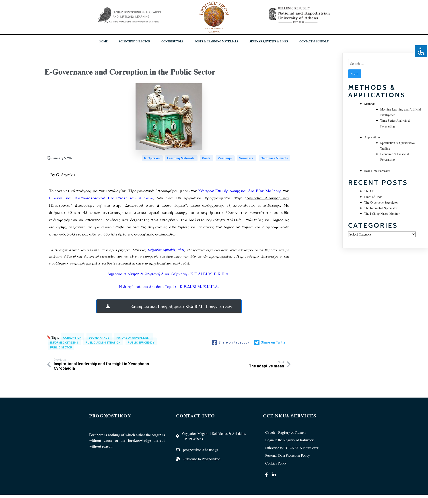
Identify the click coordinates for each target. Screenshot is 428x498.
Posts (206, 158)
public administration (103, 342)
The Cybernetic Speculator (381, 202)
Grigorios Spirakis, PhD (166, 249)
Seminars (246, 158)
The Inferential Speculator (380, 208)
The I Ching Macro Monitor (382, 213)
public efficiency (141, 342)
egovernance (99, 337)
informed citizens (64, 342)
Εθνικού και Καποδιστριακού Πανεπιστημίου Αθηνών (101, 197)
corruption (72, 337)
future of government (133, 337)
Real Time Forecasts (377, 171)
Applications (372, 137)
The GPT (370, 191)
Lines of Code (373, 197)
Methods (369, 104)
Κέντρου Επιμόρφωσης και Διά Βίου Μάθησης (239, 190)
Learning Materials (181, 158)
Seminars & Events (274, 158)
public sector (61, 347)
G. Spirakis (152, 158)
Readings (225, 158)
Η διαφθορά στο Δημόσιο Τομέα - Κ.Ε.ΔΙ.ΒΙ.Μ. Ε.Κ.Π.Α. (169, 286)
